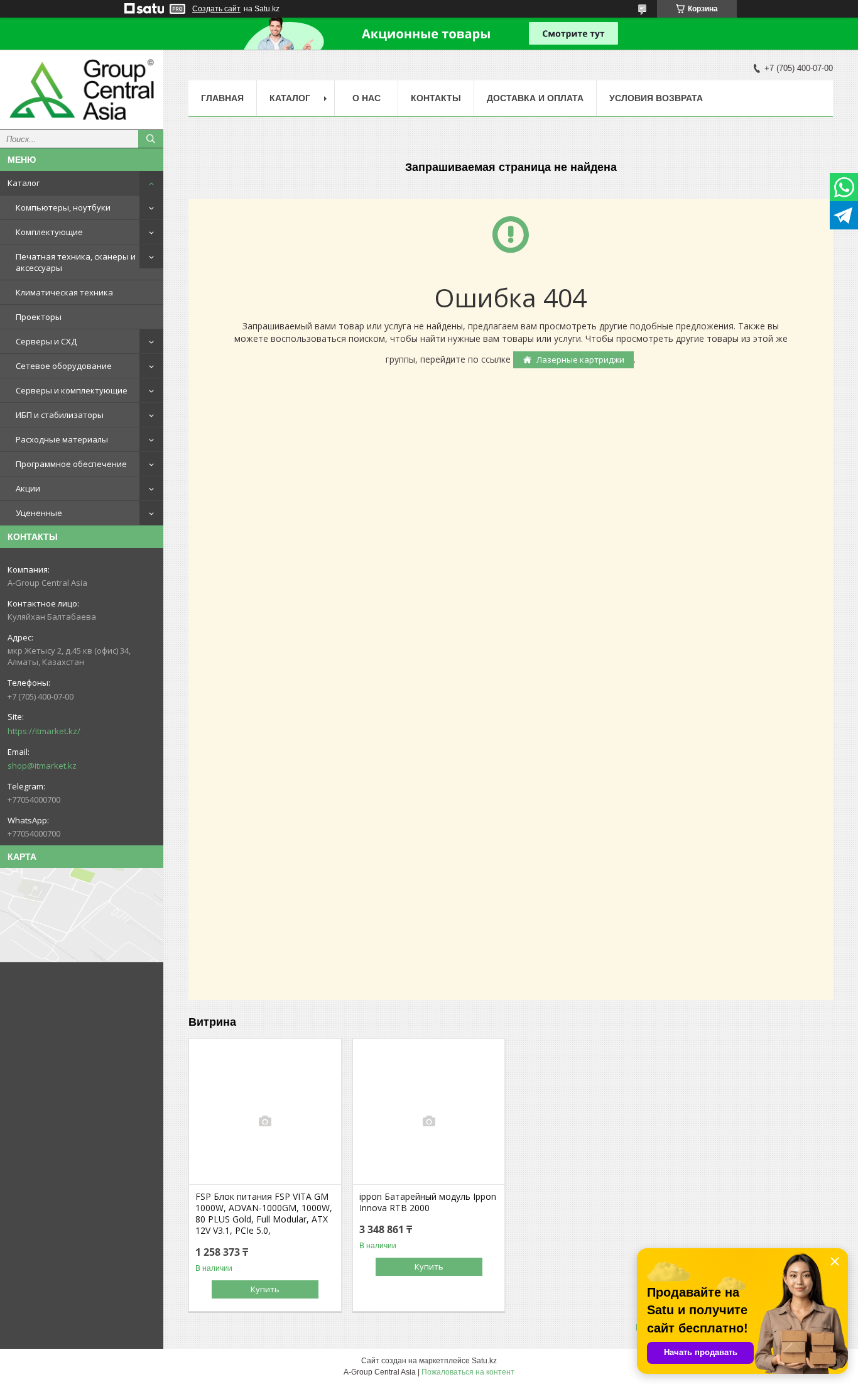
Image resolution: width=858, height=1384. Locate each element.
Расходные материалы (62, 439)
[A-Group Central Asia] (81, 89)
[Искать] (150, 138)
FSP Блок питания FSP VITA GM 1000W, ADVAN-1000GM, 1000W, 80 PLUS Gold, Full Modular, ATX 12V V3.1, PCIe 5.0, (263, 1213)
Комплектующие (49, 232)
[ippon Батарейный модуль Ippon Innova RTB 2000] (429, 1121)
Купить (265, 1289)
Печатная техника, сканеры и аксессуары (76, 262)
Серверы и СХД (46, 341)
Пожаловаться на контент (467, 1372)
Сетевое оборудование (64, 365)
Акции (28, 488)
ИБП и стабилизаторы (60, 414)
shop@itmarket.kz (42, 765)
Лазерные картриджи (580, 359)
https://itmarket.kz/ (44, 731)
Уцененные (39, 513)
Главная (222, 98)
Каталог (24, 183)
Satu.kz (484, 1360)
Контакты (436, 98)
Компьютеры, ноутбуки (63, 207)
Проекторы (39, 316)
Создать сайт (216, 8)
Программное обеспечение (71, 464)
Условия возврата (656, 98)
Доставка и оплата (535, 98)
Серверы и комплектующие (72, 390)
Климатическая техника (64, 292)
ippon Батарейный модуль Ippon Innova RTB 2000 (427, 1202)
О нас (366, 98)
